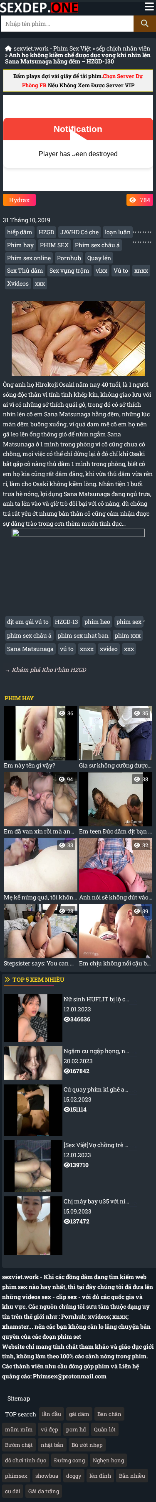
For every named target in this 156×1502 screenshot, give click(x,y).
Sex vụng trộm (69, 270)
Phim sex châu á (97, 245)
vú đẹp (49, 1429)
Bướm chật (19, 1445)
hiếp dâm (19, 232)
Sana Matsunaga (30, 649)
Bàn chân (109, 1414)
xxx (40, 283)
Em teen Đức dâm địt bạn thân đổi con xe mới (116, 805)
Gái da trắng (43, 1491)
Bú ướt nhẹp (87, 1445)
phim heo (97, 622)
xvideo (109, 649)
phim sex (128, 622)
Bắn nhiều (132, 1475)
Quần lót (105, 1429)
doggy (74, 1475)
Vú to (121, 270)
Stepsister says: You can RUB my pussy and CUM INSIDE (40, 937)
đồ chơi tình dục (25, 1460)
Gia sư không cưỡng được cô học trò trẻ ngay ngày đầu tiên (116, 739)
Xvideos (18, 283)
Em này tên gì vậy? (38, 739)
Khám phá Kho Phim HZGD (49, 670)
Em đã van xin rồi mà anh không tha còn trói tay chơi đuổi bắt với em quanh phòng (40, 805)
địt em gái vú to (28, 622)
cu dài (12, 1491)
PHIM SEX (54, 245)
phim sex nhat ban (83, 635)
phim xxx (128, 635)
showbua (46, 1475)
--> (110, 1009)
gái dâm (79, 1414)
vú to (67, 649)
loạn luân (118, 232)
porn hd (76, 1429)
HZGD (46, 232)
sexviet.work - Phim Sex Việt (52, 48)
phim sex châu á (29, 635)
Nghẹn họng (108, 1460)
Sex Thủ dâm (25, 270)
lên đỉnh (100, 1475)
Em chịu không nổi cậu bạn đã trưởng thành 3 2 (116, 937)
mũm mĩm (19, 1429)
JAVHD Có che (79, 232)
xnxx (141, 270)
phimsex (16, 1475)
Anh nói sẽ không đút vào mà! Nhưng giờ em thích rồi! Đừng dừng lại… (116, 871)
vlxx (101, 270)
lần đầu (51, 1414)
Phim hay (20, 245)
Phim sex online (29, 258)
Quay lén (99, 258)
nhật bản (52, 1445)
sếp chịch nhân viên (123, 48)
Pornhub (69, 258)
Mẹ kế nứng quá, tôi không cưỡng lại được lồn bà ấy (40, 871)
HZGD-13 (66, 622)
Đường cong (69, 1460)
